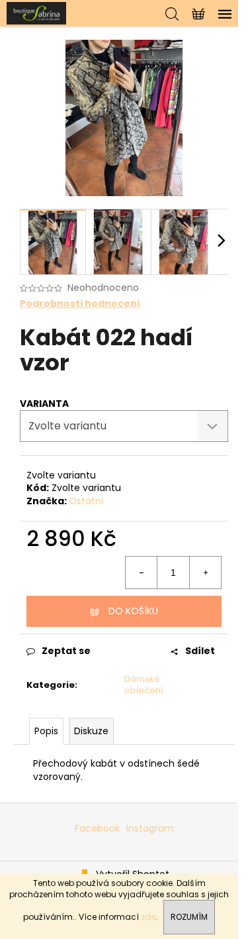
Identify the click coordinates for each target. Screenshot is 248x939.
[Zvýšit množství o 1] (205, 572)
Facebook (97, 828)
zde (148, 916)
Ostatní (86, 501)
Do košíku (133, 611)
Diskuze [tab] (91, 731)
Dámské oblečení (143, 684)
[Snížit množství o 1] (141, 572)
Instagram (150, 828)
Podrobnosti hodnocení (80, 304)
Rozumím (189, 916)
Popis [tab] (46, 731)
